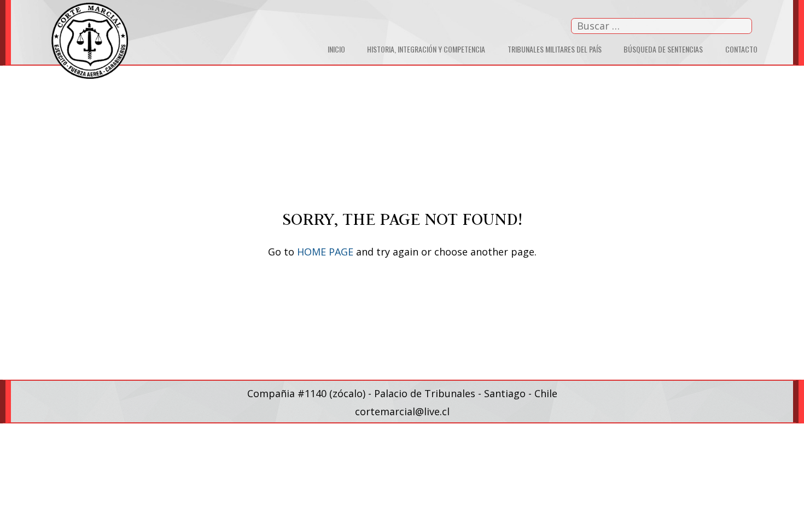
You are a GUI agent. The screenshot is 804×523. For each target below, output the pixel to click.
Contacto (741, 49)
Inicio (336, 49)
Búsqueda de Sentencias (663, 49)
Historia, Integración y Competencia (426, 49)
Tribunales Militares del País (555, 49)
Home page (325, 251)
